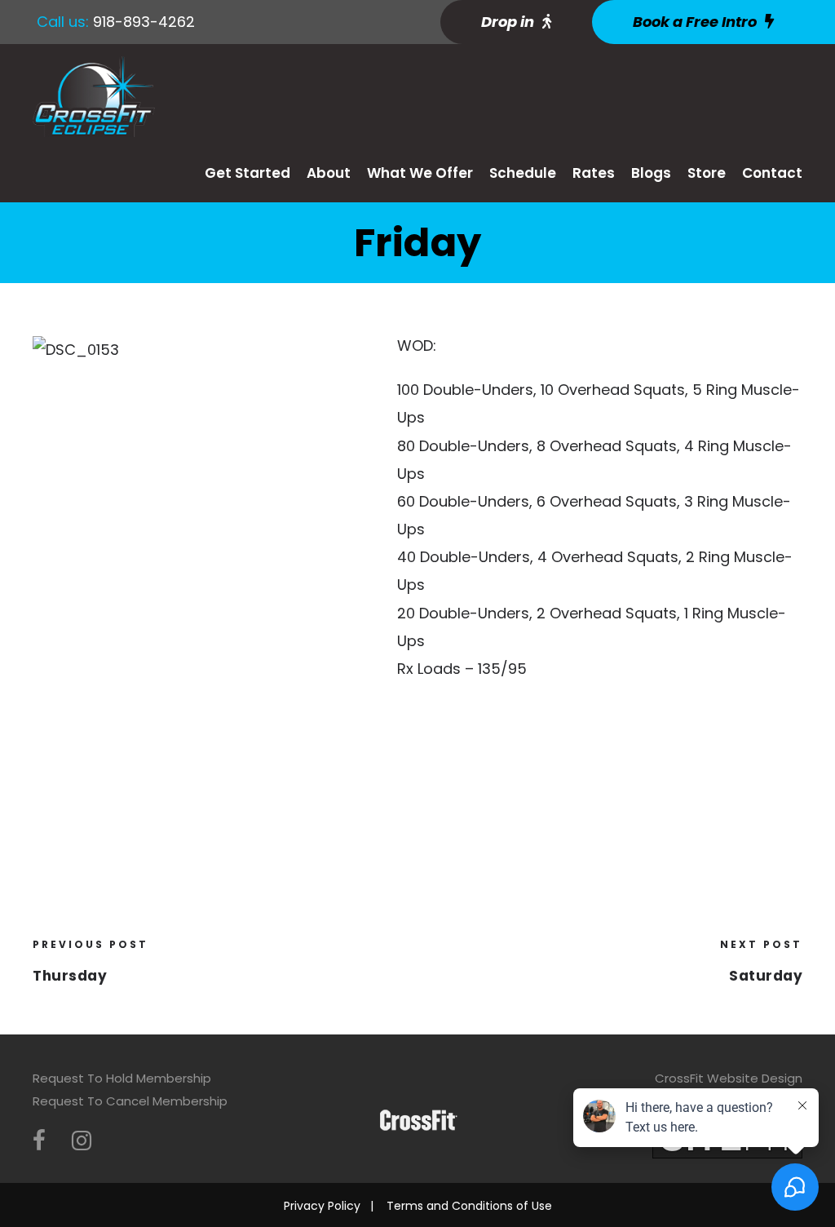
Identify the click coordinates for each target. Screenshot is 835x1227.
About (329, 173)
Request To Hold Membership (122, 1078)
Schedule (522, 173)
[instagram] (81, 1141)
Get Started (247, 173)
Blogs (651, 173)
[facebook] (39, 1141)
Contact (772, 173)
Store (706, 173)
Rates (593, 173)
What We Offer (420, 173)
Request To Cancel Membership (130, 1101)
